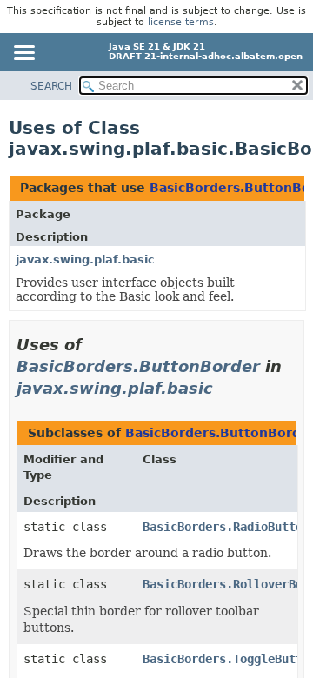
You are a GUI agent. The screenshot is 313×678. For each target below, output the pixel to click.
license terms (181, 22)
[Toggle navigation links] (23, 54)
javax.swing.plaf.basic (85, 259)
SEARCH (51, 86)
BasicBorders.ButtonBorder (138, 366)
